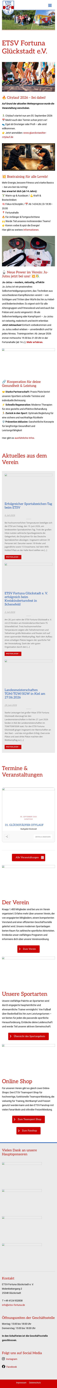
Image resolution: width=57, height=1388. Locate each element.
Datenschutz (35, 1383)
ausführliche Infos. (25, 438)
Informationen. (31, 229)
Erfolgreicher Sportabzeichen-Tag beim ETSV (28, 506)
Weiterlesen (12, 557)
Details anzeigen (43, 837)
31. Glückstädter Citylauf (24, 825)
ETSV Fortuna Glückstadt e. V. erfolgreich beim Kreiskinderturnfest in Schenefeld (26, 598)
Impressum (21, 1383)
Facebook (11, 1366)
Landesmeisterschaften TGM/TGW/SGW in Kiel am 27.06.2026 (25, 693)
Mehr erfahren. (35, 342)
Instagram (11, 1359)
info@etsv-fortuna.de (13, 1305)
